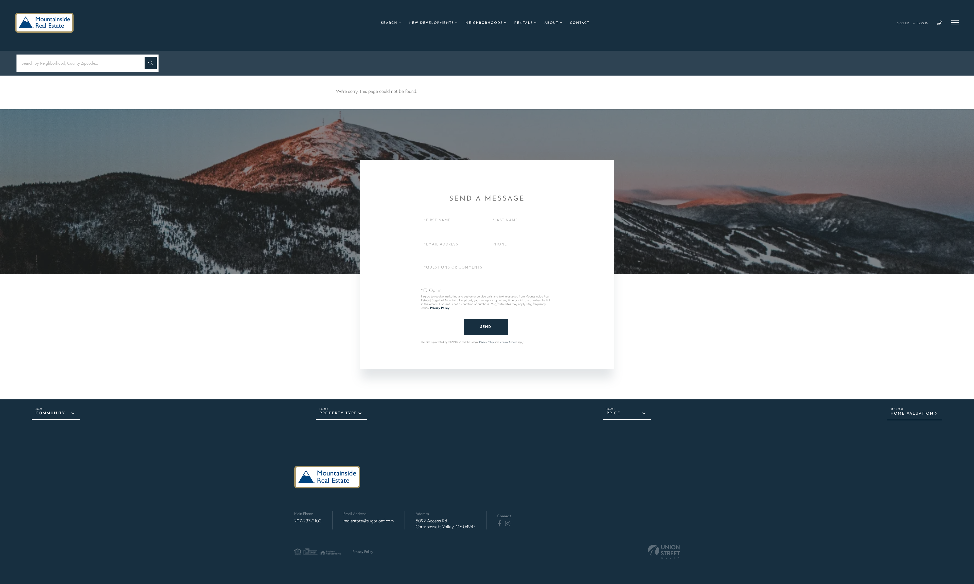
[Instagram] (507, 523)
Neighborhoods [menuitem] (484, 23)
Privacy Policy (439, 308)
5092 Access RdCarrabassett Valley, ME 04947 (446, 523)
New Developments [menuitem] (431, 23)
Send (485, 327)
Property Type (338, 413)
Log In (922, 23)
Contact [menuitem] (579, 23)
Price (613, 413)
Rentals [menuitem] (523, 23)
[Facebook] (499, 523)
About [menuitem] (551, 23)
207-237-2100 (308, 521)
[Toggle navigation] (955, 22)
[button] (151, 63)
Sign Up (903, 23)
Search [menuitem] (389, 23)
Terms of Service (508, 342)
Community (50, 413)
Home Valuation (912, 414)
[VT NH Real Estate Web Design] (664, 552)
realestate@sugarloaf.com (368, 521)
